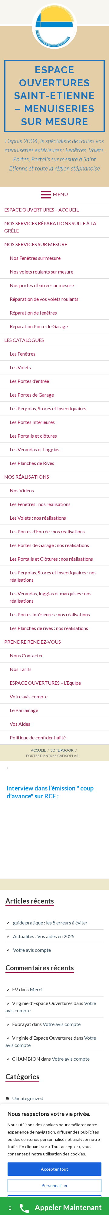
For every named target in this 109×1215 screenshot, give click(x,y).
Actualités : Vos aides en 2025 (43, 936)
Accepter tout (54, 1169)
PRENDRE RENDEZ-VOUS (32, 642)
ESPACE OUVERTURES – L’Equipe (45, 683)
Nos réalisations (26, 477)
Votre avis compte (29, 696)
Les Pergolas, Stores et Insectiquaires (48, 408)
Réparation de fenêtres (33, 312)
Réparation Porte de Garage (39, 326)
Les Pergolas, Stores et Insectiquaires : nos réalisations (53, 576)
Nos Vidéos (22, 490)
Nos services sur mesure (35, 244)
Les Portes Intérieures (32, 422)
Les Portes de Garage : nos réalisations (49, 545)
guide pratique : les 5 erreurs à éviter (50, 922)
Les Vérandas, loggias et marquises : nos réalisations (50, 597)
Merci (36, 989)
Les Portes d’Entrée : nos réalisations (47, 531)
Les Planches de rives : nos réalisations (49, 628)
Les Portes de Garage (32, 395)
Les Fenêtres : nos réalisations (40, 504)
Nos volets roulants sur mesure (41, 271)
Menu (60, 194)
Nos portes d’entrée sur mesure (42, 285)
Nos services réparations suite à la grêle (50, 226)
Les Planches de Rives (32, 463)
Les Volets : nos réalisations (38, 518)
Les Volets (20, 367)
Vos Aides (20, 724)
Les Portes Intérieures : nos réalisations (50, 614)
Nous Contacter (26, 655)
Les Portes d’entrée (29, 381)
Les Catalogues (24, 340)
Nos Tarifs (20, 669)
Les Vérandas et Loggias (34, 449)
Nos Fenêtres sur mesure (35, 258)
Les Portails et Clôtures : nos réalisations (51, 559)
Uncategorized (27, 1098)
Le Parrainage (24, 710)
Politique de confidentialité (38, 737)
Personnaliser (54, 1185)
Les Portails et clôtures (33, 436)
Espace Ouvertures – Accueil (41, 209)
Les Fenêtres (22, 353)
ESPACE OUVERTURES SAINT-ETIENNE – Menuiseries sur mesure (54, 95)
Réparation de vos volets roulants (44, 299)
